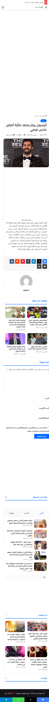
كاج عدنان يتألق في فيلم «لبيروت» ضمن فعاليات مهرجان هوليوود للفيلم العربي (38, 663)
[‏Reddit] (17, 261)
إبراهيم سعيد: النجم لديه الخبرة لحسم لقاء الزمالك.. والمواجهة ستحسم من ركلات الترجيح (16, 323)
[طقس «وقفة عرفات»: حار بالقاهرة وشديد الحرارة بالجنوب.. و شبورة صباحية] (15, 626)
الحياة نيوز (8, 693)
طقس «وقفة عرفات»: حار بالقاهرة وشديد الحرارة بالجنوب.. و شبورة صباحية (16, 637)
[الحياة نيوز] (39, 7)
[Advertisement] (24, 35)
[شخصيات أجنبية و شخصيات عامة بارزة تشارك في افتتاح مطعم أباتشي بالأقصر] (40, 534)
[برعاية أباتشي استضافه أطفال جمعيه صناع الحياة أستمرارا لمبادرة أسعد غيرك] (40, 555)
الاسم (46, 398)
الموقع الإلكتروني (43, 418)
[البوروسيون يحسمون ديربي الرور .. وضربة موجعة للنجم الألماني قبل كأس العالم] (37, 312)
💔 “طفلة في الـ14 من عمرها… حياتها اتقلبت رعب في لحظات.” (16, 662)
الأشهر (41, 513)
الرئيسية (42, 116)
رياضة (36, 116)
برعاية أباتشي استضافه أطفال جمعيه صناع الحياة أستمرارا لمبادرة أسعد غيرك (19, 555)
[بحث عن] (46, 8)
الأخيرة (26, 513)
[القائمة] (3, 8)
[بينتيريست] (23, 261)
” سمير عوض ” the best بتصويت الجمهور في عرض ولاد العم (21, 543)
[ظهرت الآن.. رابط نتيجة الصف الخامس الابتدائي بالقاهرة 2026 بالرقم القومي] (37, 626)
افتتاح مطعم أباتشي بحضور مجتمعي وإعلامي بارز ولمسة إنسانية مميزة (19, 522)
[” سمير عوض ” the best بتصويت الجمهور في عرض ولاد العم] (40, 545)
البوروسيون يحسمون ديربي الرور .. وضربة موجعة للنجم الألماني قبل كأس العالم (38, 322)
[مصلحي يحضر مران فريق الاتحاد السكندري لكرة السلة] (37, 339)
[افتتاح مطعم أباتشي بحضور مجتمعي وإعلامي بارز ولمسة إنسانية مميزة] (40, 523)
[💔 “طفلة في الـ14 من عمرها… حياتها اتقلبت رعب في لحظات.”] (15, 651)
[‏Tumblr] (28, 261)
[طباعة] (39, 266)
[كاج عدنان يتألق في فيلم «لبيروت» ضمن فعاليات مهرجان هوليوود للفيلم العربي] (37, 651)
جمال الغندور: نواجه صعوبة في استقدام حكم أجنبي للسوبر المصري (16, 349)
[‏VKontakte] (12, 261)
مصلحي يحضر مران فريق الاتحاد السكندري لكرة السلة (37, 347)
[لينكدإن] (33, 261)
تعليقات (11, 513)
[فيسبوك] (44, 261)
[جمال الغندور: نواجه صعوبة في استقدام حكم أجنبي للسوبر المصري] (15, 339)
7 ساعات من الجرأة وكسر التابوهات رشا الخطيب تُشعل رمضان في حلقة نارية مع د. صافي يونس (19, 566)
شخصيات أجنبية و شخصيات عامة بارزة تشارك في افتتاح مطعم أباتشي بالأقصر (19, 533)
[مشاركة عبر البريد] (44, 266)
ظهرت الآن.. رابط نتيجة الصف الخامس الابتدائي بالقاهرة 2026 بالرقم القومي (37, 636)
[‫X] (39, 261)
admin (42, 135)
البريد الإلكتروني (43, 408)
